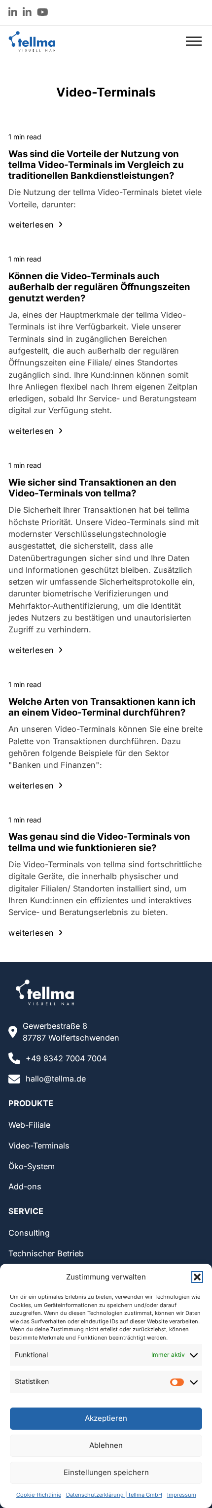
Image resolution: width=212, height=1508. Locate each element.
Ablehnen (106, 1445)
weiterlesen (31, 224)
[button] (197, 1277)
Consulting (29, 1233)
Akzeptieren (106, 1418)
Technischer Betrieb (46, 1253)
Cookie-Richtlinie (38, 1494)
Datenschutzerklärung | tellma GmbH (114, 1494)
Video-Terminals (39, 1145)
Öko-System (31, 1166)
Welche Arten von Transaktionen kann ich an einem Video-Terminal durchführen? (102, 707)
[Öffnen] (194, 41)
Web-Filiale (29, 1125)
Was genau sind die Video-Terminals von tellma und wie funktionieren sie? (99, 841)
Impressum (181, 1494)
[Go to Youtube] (42, 13)
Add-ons (24, 1186)
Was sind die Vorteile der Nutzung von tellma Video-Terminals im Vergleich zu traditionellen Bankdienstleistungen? (96, 164)
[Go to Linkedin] (12, 13)
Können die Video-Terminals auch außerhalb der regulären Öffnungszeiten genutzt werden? (99, 286)
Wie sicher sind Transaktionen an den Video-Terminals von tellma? (92, 487)
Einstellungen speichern (106, 1472)
